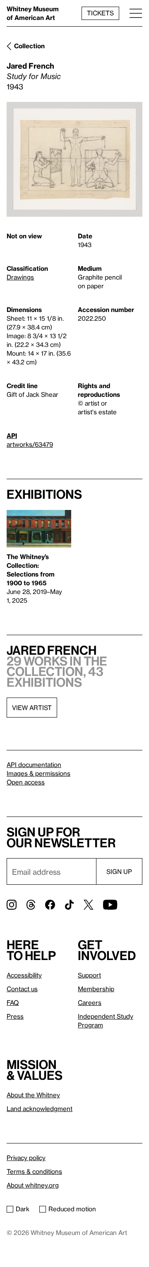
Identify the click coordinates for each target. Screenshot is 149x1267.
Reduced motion (72, 1209)
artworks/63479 (30, 444)
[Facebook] (50, 905)
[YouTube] (110, 905)
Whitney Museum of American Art (33, 13)
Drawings (20, 277)
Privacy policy (26, 1157)
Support (89, 975)
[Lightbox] (74, 159)
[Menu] (135, 13)
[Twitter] (88, 905)
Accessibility (24, 975)
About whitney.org (33, 1185)
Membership (96, 988)
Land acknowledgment (39, 1108)
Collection (29, 45)
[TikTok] (69, 905)
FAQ (13, 1002)
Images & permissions (38, 773)
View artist (32, 707)
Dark (22, 1209)
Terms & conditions (34, 1171)
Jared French (30, 65)
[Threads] (31, 905)
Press (15, 1016)
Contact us (22, 988)
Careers (89, 1002)
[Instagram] (12, 905)
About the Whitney (33, 1095)
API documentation (34, 764)
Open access (26, 782)
